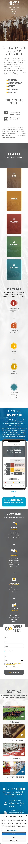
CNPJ (11, 651)
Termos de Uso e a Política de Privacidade (14, 664)
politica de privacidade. (12, 830)
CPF (6, 651)
